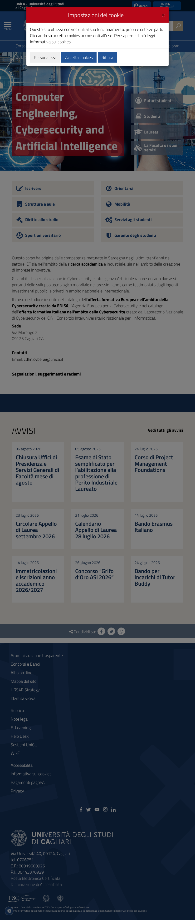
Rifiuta (107, 57)
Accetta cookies (79, 57)
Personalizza (45, 57)
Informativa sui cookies (50, 42)
